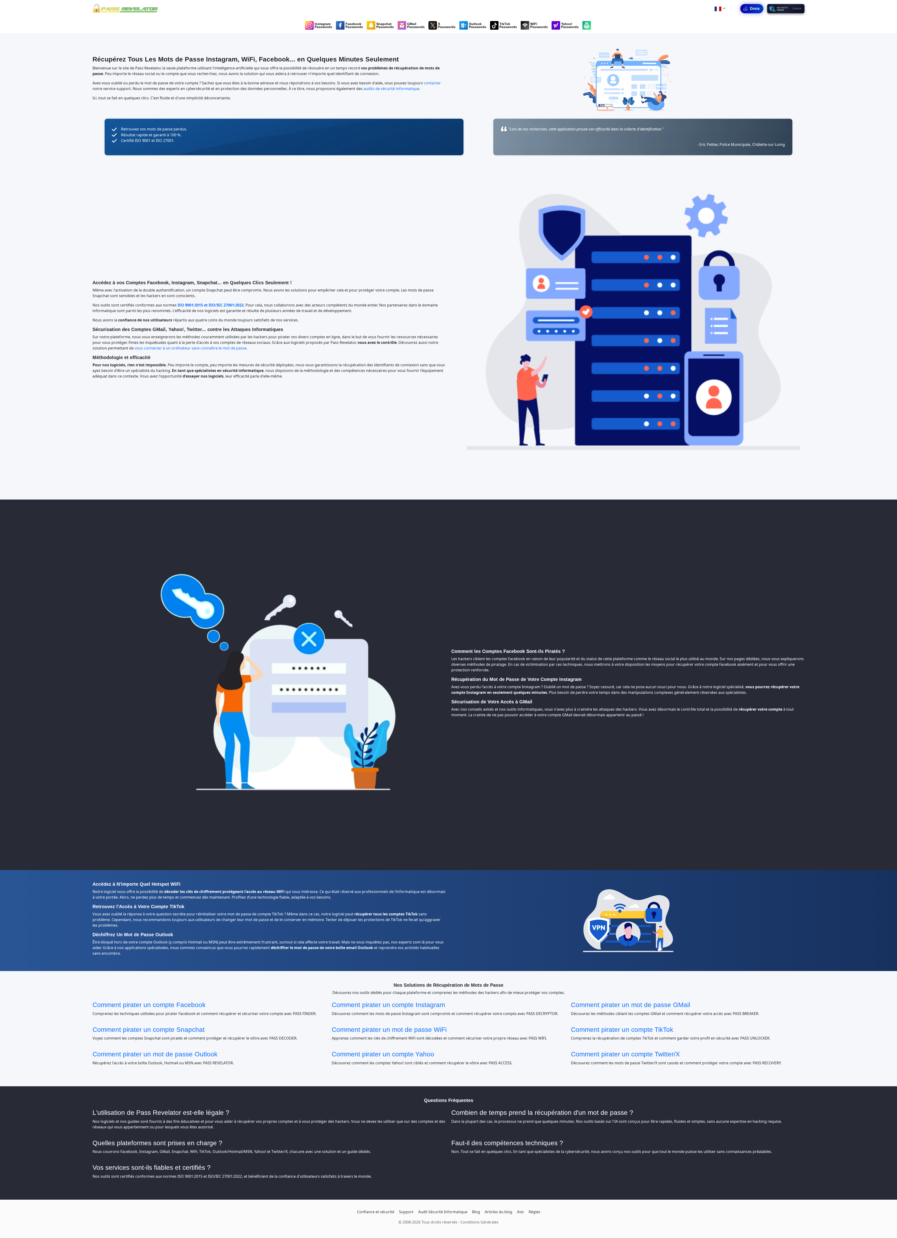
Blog (476, 1211)
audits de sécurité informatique (391, 88)
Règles (534, 1211)
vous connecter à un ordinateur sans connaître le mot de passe (190, 348)
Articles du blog (498, 1211)
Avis (520, 1211)
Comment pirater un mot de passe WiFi (389, 1029)
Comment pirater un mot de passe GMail (630, 1004)
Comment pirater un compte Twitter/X (625, 1054)
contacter (432, 83)
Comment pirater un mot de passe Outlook (155, 1054)
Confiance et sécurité (375, 1211)
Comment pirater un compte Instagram (388, 1004)
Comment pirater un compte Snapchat (149, 1029)
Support (406, 1211)
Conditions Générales (479, 1222)
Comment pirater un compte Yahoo (383, 1054)
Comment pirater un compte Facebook (149, 1004)
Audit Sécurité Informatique (442, 1211)
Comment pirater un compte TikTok (622, 1029)
